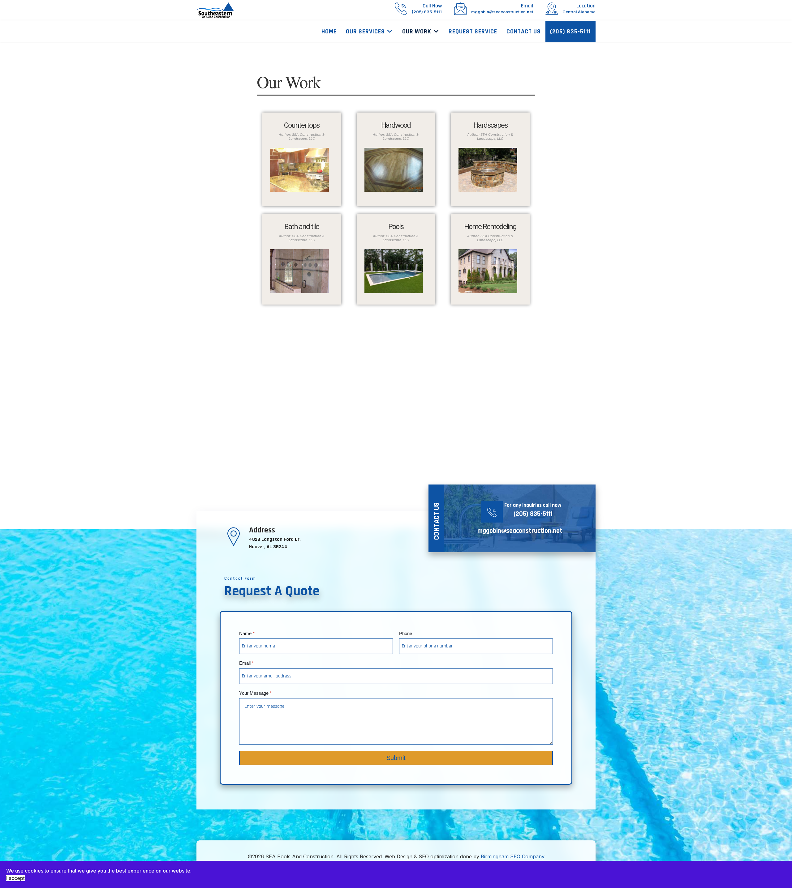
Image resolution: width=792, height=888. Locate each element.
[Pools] (393, 271)
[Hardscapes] (487, 170)
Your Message (255, 693)
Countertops (301, 125)
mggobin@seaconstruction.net (519, 531)
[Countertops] (299, 170)
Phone (405, 633)
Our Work (416, 32)
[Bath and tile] (299, 271)
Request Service (473, 32)
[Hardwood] (393, 170)
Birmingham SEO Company (512, 856)
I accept (15, 878)
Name (247, 633)
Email (246, 663)
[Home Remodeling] (487, 271)
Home (329, 32)
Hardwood (396, 125)
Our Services (365, 32)
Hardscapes (490, 125)
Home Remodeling (490, 226)
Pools (395, 226)
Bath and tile (301, 226)
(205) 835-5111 (570, 32)
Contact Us (523, 32)
